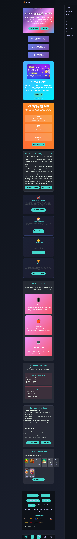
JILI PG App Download (33, 500)
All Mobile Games (38, 479)
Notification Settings (38, 252)
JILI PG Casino (45, 495)
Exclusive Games (38, 230)
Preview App (38, 94)
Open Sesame (28, 509)
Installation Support (33, 442)
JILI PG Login (46, 500)
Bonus (48, 504)
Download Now (34, 28)
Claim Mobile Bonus (38, 144)
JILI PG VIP (31, 505)
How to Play (38, 511)
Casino (38, 504)
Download (43, 504)
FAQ (51, 509)
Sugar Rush (39, 509)
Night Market (46, 509)
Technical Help (45, 442)
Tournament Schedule (38, 273)
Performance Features (38, 209)
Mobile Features (46, 187)
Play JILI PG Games (32, 495)
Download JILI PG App (32, 187)
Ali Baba (34, 509)
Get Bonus (44, 28)
